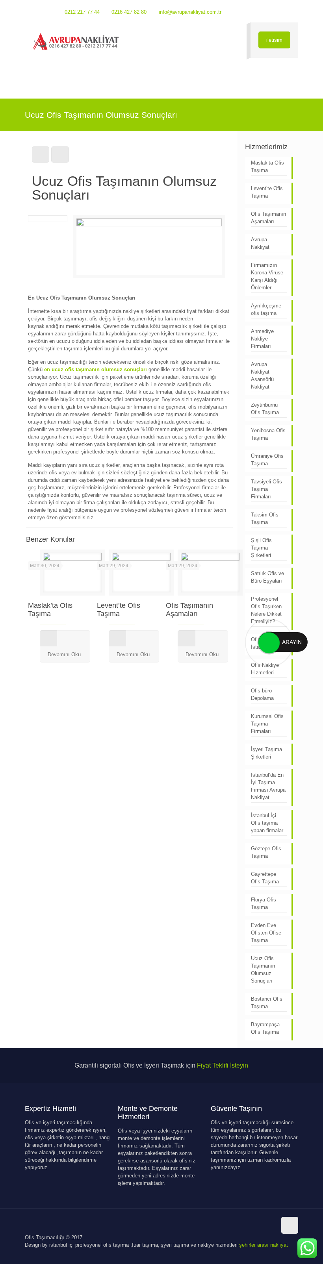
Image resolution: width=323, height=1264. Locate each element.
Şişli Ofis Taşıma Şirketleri (261, 547)
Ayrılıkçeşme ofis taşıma (266, 309)
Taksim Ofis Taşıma (264, 518)
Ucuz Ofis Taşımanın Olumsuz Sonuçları (263, 969)
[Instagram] (283, 11)
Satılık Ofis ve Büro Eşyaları (267, 577)
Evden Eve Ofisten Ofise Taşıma (266, 932)
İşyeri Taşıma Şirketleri (266, 753)
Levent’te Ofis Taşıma (118, 609)
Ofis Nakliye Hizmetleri (265, 668)
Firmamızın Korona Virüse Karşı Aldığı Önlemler (267, 276)
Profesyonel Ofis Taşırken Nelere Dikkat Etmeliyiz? (266, 610)
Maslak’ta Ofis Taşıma (50, 609)
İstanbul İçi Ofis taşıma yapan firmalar (267, 822)
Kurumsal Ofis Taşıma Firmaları (267, 723)
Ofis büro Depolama (262, 694)
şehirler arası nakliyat (263, 1245)
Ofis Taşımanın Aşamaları (189, 609)
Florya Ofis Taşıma (263, 903)
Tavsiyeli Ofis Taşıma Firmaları (266, 489)
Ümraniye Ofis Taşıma (267, 459)
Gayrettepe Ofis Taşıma (265, 878)
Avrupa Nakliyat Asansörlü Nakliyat (262, 375)
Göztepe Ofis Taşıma (266, 852)
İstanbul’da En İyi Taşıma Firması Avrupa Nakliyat (268, 786)
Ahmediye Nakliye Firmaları (262, 338)
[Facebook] (262, 11)
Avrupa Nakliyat (260, 243)
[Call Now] (268, 642)
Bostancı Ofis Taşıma (266, 1002)
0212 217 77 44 (82, 12)
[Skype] (251, 11)
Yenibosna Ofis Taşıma (268, 434)
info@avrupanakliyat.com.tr (190, 12)
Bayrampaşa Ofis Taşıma (265, 1028)
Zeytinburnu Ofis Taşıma (265, 408)
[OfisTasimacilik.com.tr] (76, 41)
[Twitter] (273, 11)
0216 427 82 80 (129, 12)
